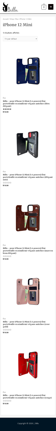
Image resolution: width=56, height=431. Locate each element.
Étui (16, 19)
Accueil (5, 19)
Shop (12, 19)
